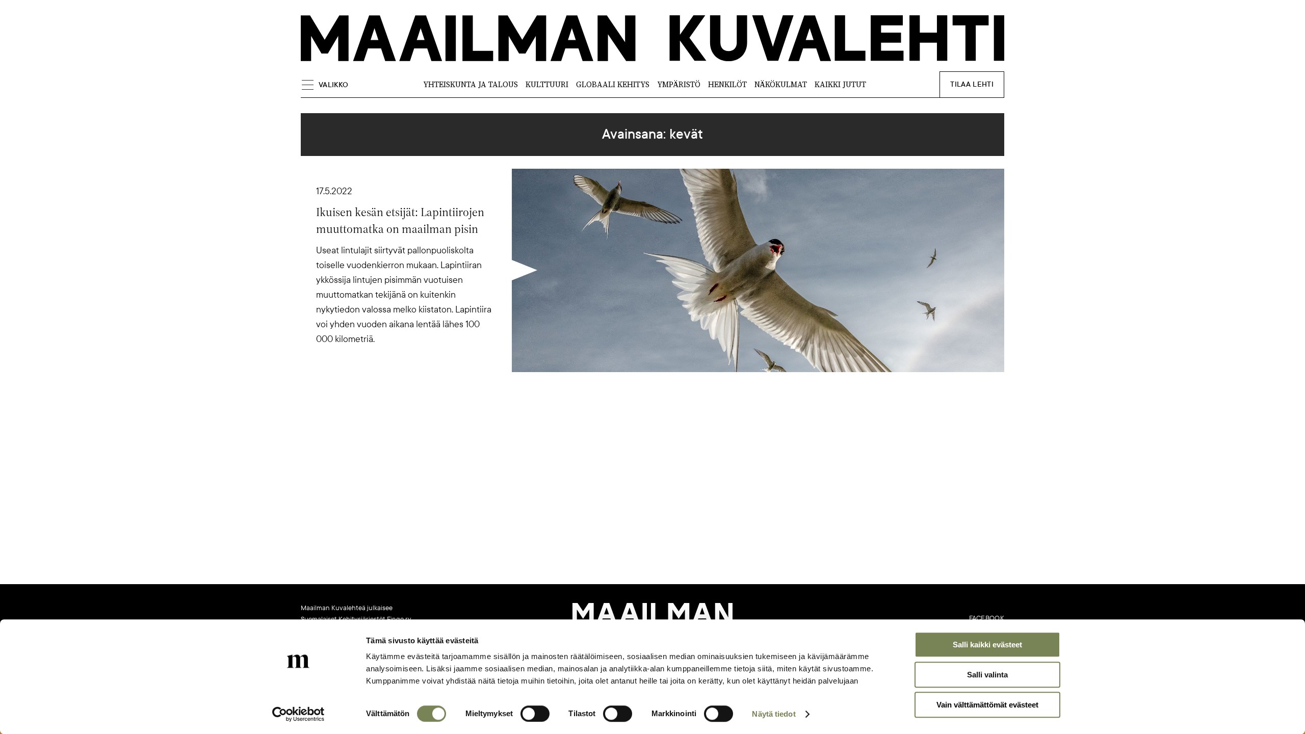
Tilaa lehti (972, 84)
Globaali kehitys (612, 84)
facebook (986, 618)
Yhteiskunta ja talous (470, 84)
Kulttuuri (547, 84)
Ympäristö (678, 84)
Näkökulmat (780, 84)
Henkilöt (727, 84)
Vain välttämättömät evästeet (987, 704)
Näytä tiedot (773, 714)
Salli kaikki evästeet (987, 644)
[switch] (535, 713)
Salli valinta (987, 674)
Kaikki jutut (840, 84)
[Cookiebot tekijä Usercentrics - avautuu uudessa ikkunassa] (298, 714)
